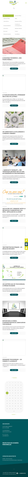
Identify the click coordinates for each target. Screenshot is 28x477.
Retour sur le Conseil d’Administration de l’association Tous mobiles (13, 322)
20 (9, 390)
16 (15, 387)
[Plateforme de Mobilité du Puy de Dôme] (14, 3)
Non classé (5, 31)
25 (7, 392)
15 (12, 387)
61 (7, 408)
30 (20, 392)
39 (12, 398)
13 (7, 387)
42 (20, 398)
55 (7, 406)
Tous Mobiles (17, 34)
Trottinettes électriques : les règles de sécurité (12, 248)
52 (15, 403)
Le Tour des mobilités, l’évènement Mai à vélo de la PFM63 (13, 95)
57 (12, 406)
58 (15, 406)
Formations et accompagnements (18, 25)
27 (12, 392)
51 (12, 403)
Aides (16, 18)
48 (20, 400)
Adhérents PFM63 (6, 18)
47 (18, 400)
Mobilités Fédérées (18, 28)
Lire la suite (14, 68)
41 (18, 398)
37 (7, 398)
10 (15, 385)
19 (7, 390)
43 (7, 400)
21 (12, 390)
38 (9, 398)
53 (18, 403)
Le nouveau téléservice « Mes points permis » (12, 58)
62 (9, 408)
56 (9, 406)
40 (15, 398)
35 (18, 395)
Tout (4, 15)
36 (20, 395)
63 (12, 408)
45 (12, 400)
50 (9, 403)
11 (18, 385)
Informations (5, 28)
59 (18, 406)
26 (9, 392)
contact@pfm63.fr (5, 435)
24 (20, 390)
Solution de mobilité (7, 34)
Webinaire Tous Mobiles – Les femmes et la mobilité (12, 360)
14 (9, 387)
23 (18, 390)
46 (15, 400)
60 (20, 406)
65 (18, 408)
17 (18, 387)
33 (12, 395)
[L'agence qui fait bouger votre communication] (21, 474)
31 (7, 395)
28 (15, 392)
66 (20, 408)
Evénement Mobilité (7, 25)
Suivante (13, 414)
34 (15, 395)
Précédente (15, 377)
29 (18, 392)
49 (7, 403)
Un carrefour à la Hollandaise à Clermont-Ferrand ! (13, 132)
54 (20, 403)
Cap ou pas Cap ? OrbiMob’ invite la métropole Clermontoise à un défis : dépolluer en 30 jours (13, 210)
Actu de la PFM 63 (18, 15)
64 (15, 408)
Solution (16, 31)
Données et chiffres (18, 21)
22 (15, 390)
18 (20, 387)
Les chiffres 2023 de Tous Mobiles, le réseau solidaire (13, 284)
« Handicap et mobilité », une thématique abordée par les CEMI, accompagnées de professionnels (13, 171)
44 (9, 400)
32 (9, 395)
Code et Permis (6, 21)
